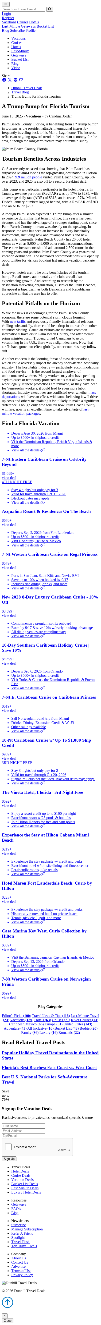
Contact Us (19, 1262)
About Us (18, 1258)
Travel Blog (20, 92)
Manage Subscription (27, 1229)
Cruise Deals (20, 1175)
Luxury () (48, 1032)
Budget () (88, 1028)
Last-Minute (11, 26)
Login (6, 14)
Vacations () (21, 1020)
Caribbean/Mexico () (26, 1024)
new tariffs (18, 321)
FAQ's (16, 1209)
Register (8, 18)
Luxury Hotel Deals (26, 1192)
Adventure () (15, 1028)
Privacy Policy (22, 1275)
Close (8, 1320)
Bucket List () (66, 1028)
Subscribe (17, 30)
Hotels (34, 22)
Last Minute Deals (25, 1188)
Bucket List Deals (24, 1184)
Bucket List (45, 26)
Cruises (22, 22)
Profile (30, 30)
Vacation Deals (22, 1180)
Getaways (28, 26)
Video (15, 68)
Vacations (9, 22)
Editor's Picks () (16, 1016)
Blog (5, 30)
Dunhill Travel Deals (26, 88)
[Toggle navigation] (6, 4)
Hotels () (42, 1020)
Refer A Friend (22, 1233)
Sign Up (9, 1159)
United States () (77, 1024)
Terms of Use (21, 1271)
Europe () (53, 1024)
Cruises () (61, 1020)
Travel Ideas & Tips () (51, 1016)
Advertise (18, 1266)
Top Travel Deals (24, 1246)
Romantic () (69, 1032)
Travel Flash (20, 1242)
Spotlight (18, 1238)
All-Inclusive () (40, 1028)
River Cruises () (84, 1020)
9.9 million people (28, 177)
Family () (30, 1032)
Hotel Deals (20, 1171)
